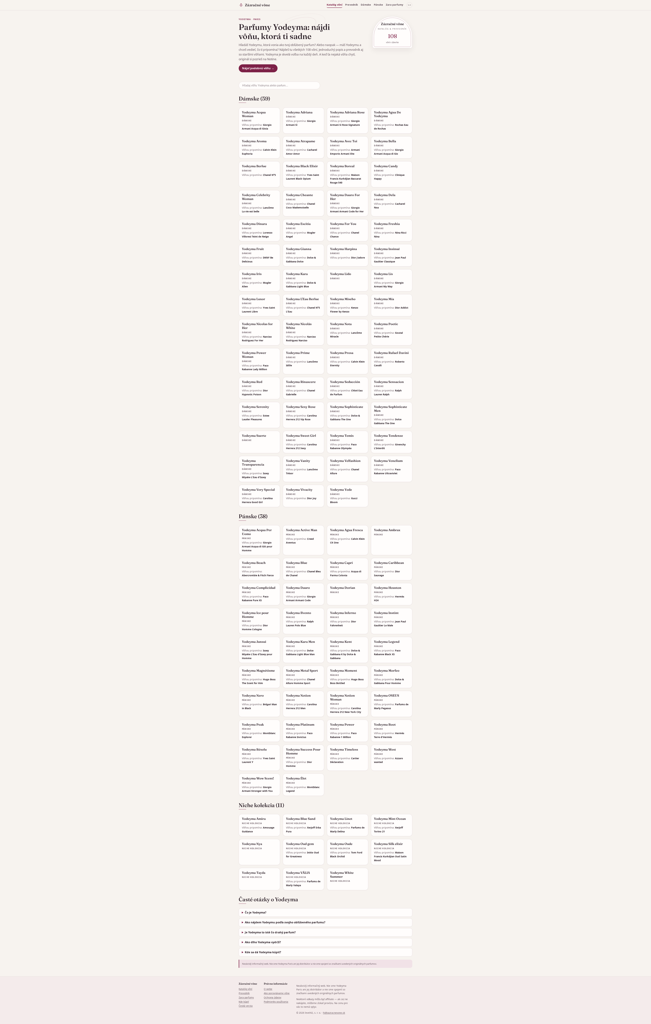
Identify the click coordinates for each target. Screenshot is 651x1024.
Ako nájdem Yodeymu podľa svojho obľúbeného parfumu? (285, 922)
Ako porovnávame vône (277, 993)
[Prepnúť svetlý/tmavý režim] (409, 5)
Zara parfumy (394, 4)
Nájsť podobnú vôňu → (258, 68)
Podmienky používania (276, 1001)
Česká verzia (246, 1005)
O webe (268, 989)
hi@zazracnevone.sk (334, 1012)
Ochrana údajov (272, 997)
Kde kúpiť (244, 1001)
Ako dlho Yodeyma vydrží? (263, 942)
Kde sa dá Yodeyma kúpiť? (263, 952)
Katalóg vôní (334, 4)
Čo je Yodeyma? (255, 912)
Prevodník (351, 4)
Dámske (366, 4)
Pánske (378, 4)
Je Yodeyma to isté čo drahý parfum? (270, 932)
